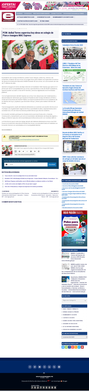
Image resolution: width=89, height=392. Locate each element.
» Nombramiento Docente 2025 (72, 208)
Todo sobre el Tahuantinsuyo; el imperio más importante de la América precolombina (24, 186)
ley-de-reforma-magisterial (71, 326)
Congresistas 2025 (43, 17)
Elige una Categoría (69, 300)
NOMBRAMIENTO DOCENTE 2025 (63, 17)
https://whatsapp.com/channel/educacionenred (24, 140)
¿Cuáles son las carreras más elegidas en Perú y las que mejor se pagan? (21, 183)
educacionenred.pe (7, 129)
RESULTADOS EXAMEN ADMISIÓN (41, 13)
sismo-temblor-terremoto (70, 309)
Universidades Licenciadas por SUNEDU (73, 13)
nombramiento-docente (70, 314)
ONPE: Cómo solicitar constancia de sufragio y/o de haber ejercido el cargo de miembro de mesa (74, 159)
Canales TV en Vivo (56, 13)
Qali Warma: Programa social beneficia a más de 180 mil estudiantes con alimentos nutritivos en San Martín (29, 181)
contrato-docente (68, 317)
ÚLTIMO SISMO (44, 21)
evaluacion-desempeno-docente (72, 329)
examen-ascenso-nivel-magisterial (73, 320)
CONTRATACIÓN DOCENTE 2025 (27, 21)
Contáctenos (28, 13)
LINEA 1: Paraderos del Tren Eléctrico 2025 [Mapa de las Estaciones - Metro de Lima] (72, 65)
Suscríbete (19, 13)
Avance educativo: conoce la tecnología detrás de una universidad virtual (21, 175)
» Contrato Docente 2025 (70, 184)
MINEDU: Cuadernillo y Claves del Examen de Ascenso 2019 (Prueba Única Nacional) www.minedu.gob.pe (73, 257)
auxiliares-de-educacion (70, 323)
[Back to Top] (44, 372)
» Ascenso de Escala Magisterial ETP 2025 (73, 188)
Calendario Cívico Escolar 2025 (73, 45)
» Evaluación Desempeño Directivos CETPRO (73, 197)
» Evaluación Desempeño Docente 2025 (73, 204)
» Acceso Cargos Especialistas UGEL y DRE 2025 (74, 194)
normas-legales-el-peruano (71, 312)
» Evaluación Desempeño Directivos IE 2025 (74, 201)
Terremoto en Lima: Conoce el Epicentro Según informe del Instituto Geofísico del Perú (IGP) (73, 88)
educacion (24, 28)
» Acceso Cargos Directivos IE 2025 (73, 191)
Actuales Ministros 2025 (25, 17)
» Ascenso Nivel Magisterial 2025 (72, 186)
